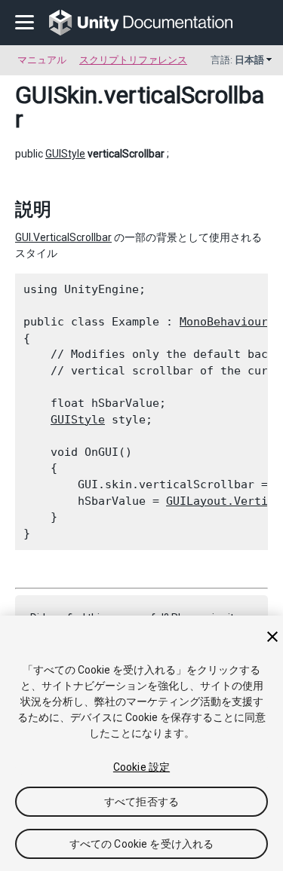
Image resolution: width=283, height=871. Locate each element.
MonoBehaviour (224, 322)
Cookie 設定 (141, 767)
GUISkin (56, 95)
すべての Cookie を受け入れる (141, 844)
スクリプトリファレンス (133, 60)
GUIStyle (65, 154)
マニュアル (41, 60)
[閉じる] (272, 636)
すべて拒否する (141, 802)
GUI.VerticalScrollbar (63, 237)
